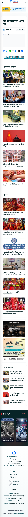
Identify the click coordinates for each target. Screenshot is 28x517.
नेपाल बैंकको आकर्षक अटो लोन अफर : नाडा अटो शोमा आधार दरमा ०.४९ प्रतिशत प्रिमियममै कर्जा (13, 254)
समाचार (4, 18)
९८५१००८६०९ (16, 459)
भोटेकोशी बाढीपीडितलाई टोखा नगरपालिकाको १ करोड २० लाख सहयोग (13, 165)
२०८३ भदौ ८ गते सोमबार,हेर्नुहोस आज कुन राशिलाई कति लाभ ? (13, 233)
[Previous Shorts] (16, 414)
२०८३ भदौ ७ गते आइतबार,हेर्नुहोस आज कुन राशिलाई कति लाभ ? (13, 293)
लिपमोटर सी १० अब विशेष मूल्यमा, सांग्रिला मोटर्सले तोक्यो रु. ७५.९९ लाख (13, 125)
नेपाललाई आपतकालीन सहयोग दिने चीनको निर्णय (13, 145)
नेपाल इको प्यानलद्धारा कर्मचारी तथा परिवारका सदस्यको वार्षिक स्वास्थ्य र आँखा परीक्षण (13, 274)
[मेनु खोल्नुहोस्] (2, 2)
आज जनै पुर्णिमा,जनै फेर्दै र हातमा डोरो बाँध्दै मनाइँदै (13, 185)
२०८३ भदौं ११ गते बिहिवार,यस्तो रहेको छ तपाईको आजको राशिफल (13, 213)
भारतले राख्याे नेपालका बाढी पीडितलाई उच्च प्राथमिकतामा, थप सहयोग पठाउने (13, 105)
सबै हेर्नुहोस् (23, 413)
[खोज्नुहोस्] (25, 2)
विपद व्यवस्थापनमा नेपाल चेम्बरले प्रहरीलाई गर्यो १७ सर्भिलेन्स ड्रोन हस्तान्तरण (13, 85)
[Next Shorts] (19, 414)
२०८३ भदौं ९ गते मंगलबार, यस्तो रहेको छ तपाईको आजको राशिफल (13, 313)
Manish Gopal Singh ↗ (19, 513)
